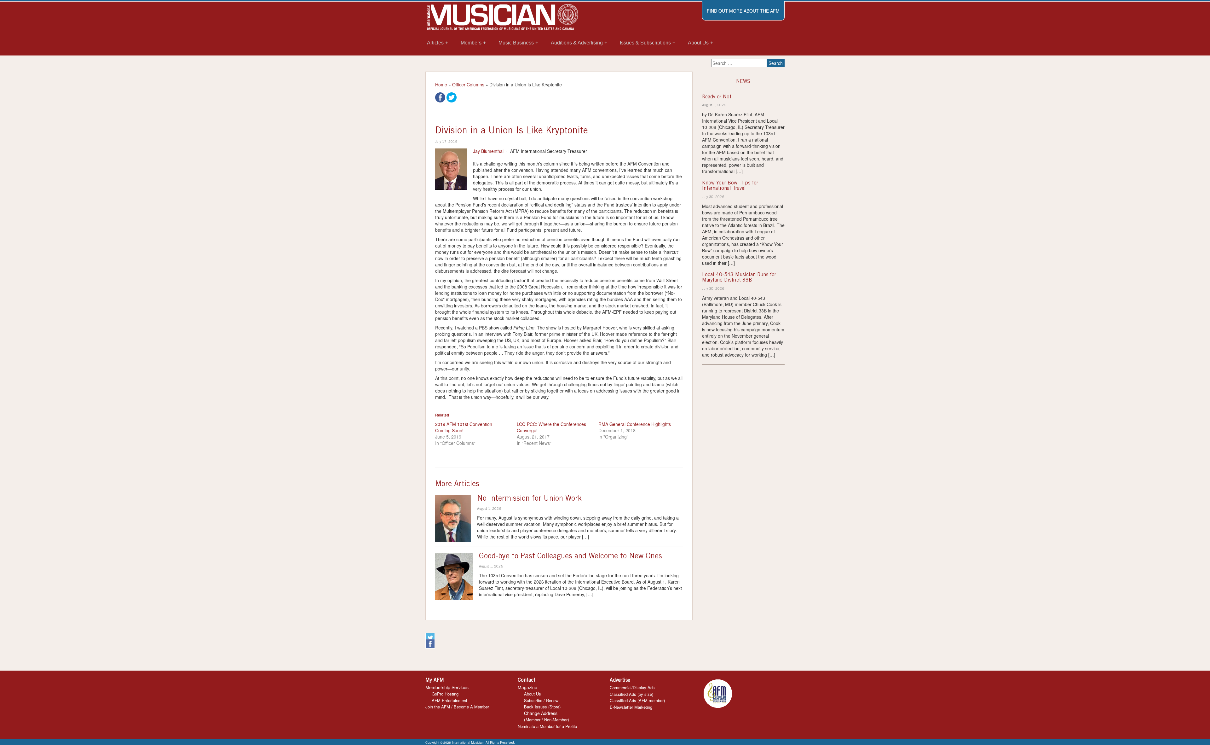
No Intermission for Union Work (529, 499)
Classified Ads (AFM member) (637, 700)
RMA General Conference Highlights (634, 424)
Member (533, 720)
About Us (532, 694)
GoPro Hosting (445, 694)
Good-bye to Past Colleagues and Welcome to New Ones (570, 557)
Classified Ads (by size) (631, 694)
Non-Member (556, 720)
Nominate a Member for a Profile (547, 726)
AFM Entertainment (449, 700)
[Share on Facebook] (440, 97)
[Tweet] (452, 97)
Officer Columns (468, 84)
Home (441, 84)
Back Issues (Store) (542, 707)
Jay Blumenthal (488, 151)
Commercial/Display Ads (632, 687)
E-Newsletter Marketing (631, 707)
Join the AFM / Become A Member (457, 707)
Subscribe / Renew (541, 700)
